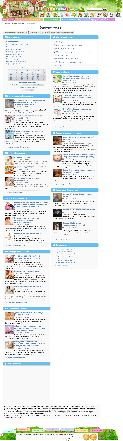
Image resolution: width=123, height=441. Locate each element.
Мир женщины (83, 20)
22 (11, 76)
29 (11, 78)
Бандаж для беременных (67, 48)
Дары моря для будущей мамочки (30, 167)
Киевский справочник (38, 430)
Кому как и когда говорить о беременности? (76, 52)
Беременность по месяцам (26, 271)
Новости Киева (9, 431)
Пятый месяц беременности (27, 286)
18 (27, 74)
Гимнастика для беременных (27, 233)
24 (22, 76)
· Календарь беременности (15, 52)
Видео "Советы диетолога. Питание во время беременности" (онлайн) (79, 155)
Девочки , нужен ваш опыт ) (68, 59)
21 (44, 74)
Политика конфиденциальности (70, 439)
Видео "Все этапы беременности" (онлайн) (78, 138)
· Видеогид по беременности (15, 61)
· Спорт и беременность (14, 49)
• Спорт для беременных (63, 260)
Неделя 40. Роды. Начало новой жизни (77, 195)
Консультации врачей (23, 429)
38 (22, 80)
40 (33, 80)
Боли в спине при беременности (71, 62)
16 (16, 74)
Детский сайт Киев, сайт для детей (48, 15)
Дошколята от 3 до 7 (52, 20)
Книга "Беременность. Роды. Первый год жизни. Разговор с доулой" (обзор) (76, 78)
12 (33, 72)
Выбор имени (55, 32)
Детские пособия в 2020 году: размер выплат (28, 314)
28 (44, 76)
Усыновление (68, 32)
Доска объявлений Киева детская (81, 430)
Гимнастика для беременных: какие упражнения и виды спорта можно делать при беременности (31, 204)
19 (33, 74)
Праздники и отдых (98, 20)
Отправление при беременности (70, 45)
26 (33, 76)
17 (22, 74)
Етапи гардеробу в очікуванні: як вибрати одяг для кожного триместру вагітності (29, 102)
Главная (7, 23)
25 (27, 76)
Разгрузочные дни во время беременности (27, 179)
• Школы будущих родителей (64, 254)
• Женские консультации (63, 250)
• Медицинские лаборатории (64, 256)
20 (38, 74)
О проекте (70, 434)
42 (44, 80)
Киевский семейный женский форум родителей (42, 15)
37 (16, 80)
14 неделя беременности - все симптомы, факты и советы (28, 257)
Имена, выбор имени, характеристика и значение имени (99, 15)
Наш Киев (110, 20)
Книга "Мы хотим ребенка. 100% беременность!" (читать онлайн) (77, 96)
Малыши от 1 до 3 (36, 20)
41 (38, 80)
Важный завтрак (22, 157)
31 (22, 78)
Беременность (35, 32)
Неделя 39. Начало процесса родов (78, 210)
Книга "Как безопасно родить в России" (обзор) (76, 110)
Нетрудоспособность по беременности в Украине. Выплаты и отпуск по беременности (30, 344)
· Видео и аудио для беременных (17, 59)
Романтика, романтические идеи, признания (86, 15)
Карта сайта (76, 437)
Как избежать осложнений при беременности (28, 117)
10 (22, 72)
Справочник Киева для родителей (55, 15)
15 (11, 74)
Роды (46, 32)
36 (11, 80)
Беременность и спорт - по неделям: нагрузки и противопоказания (26, 220)
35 (44, 78)
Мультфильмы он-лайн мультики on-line (118, 15)
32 (27, 78)
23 (16, 76)
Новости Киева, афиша (93, 15)
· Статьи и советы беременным (16, 44)
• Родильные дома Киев (63, 252)
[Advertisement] (94, 3)
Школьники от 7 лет (69, 20)
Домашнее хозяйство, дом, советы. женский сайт (74, 15)
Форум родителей (52, 429)
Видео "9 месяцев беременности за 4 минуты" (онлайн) (78, 171)
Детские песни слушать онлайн (112, 15)
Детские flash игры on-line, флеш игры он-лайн (105, 15)
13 (38, 72)
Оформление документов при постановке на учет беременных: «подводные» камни (29, 328)
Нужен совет (63, 55)
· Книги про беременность (14, 56)
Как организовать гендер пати (28, 131)
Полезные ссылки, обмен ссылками (96, 430)
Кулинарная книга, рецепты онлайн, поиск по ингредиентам (61, 15)
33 (33, 78)
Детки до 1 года (21, 20)
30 (16, 78)
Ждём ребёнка (8, 20)
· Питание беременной (13, 47)
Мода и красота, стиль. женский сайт (67, 15)
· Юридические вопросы (14, 54)
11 (27, 72)
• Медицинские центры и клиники (66, 258)
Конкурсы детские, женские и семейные (67, 429)
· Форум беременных (12, 64)
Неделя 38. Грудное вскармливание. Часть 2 (73, 224)
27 (38, 76)
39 (27, 80)
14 (44, 72)
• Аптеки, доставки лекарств (64, 262)
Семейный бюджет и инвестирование (80, 15)
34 (38, 78)
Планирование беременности (16, 32)
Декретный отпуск (65, 42)
